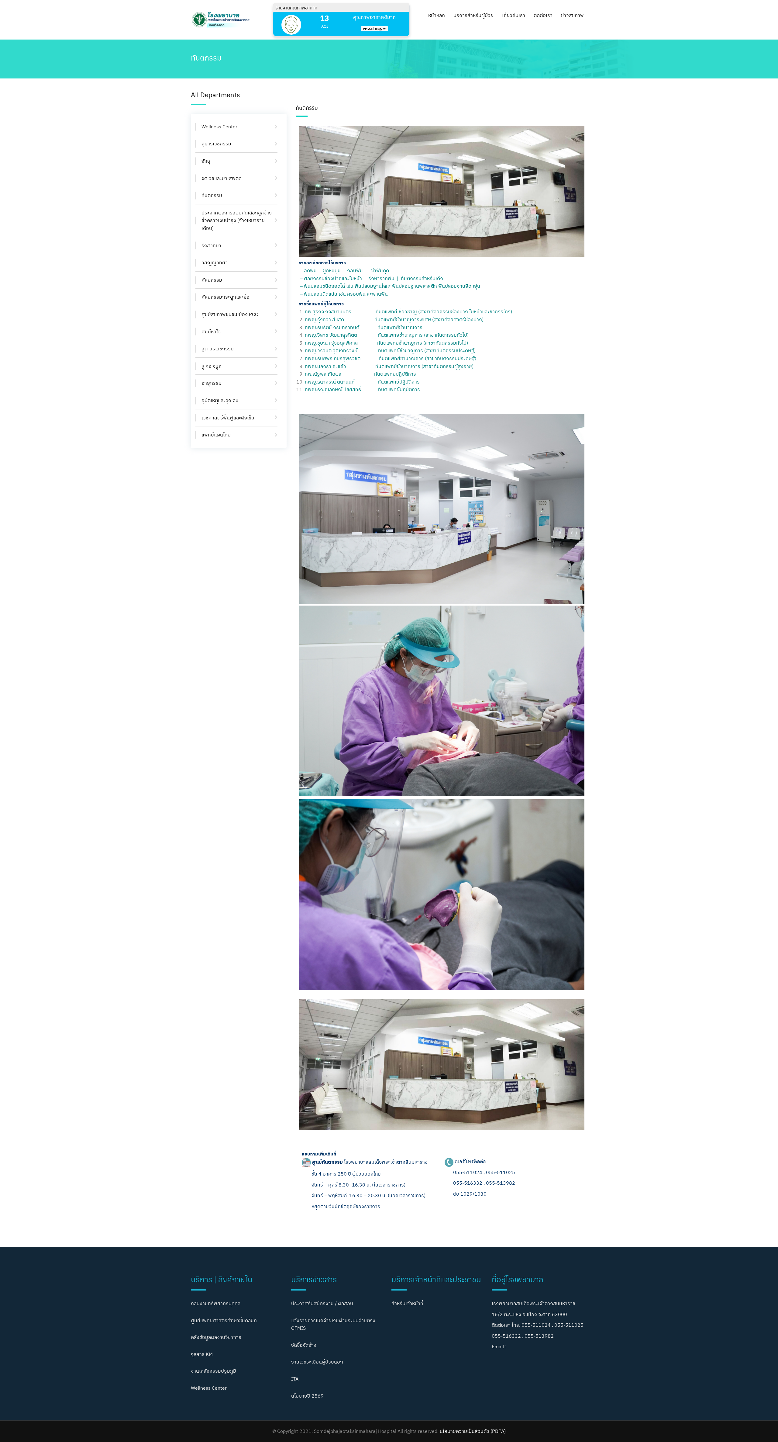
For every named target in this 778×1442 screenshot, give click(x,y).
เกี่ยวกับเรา (513, 15)
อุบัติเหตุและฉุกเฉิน (220, 400)
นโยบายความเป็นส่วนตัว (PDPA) (473, 1431)
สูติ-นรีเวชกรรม (217, 349)
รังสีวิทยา (211, 245)
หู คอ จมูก (211, 366)
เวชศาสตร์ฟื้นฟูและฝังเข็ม (227, 418)
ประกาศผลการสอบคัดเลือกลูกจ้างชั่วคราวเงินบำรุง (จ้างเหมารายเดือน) (236, 220)
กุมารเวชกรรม (216, 144)
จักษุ (205, 161)
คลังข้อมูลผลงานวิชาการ (216, 1337)
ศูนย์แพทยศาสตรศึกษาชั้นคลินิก (224, 1320)
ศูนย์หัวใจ (211, 331)
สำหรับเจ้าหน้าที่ (407, 1303)
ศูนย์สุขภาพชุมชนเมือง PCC (229, 314)
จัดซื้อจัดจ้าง (303, 1345)
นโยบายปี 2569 (307, 1396)
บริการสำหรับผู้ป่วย (473, 15)
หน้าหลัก (436, 15)
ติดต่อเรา (543, 15)
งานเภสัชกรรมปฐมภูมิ (213, 1371)
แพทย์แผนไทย (216, 435)
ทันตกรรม (211, 195)
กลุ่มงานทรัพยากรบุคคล (215, 1303)
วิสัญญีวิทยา (214, 262)
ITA (294, 1379)
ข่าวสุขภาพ (572, 15)
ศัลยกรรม (211, 280)
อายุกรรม (211, 383)
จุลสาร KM (202, 1354)
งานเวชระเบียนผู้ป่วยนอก (317, 1362)
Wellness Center (219, 126)
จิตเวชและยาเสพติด (221, 178)
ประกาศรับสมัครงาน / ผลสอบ (322, 1303)
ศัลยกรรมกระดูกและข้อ (225, 297)
